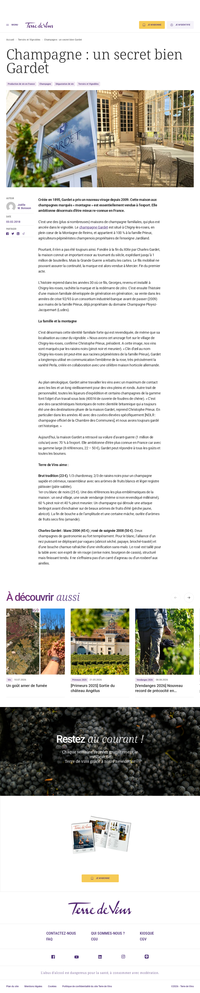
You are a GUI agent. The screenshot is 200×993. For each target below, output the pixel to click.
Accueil (10, 39)
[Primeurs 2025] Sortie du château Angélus (93, 688)
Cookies (52, 986)
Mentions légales (33, 986)
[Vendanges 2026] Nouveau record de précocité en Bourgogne (159, 688)
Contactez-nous (61, 933)
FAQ (49, 939)
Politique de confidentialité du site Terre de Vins (87, 986)
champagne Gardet (93, 227)
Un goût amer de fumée (26, 685)
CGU (94, 939)
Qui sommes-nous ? (108, 933)
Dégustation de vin (65, 84)
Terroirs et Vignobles (29, 39)
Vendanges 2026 (145, 680)
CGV (143, 939)
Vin (9, 680)
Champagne (45, 84)
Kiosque (147, 933)
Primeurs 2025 (79, 680)
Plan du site (12, 986)
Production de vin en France (21, 84)
